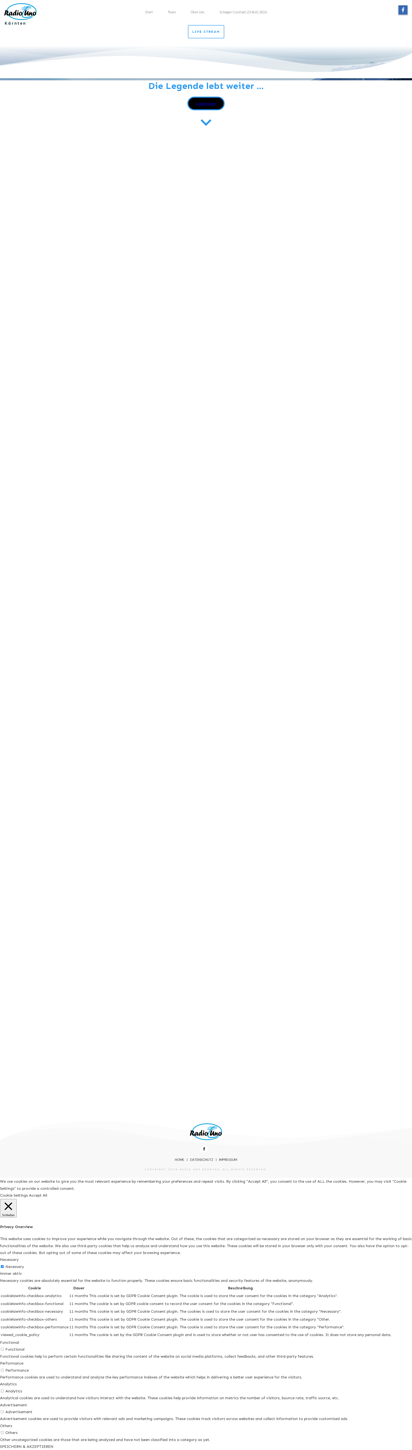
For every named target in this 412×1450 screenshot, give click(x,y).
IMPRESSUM (228, 1159)
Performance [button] (11, 1363)
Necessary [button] (9, 1259)
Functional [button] (9, 1342)
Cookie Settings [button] (14, 1195)
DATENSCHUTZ (201, 1159)
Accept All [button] (38, 1195)
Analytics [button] (8, 1384)
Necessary (14, 1266)
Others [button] (6, 1425)
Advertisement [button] (13, 1405)
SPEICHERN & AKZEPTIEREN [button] (26, 1446)
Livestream (206, 103)
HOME (179, 1159)
